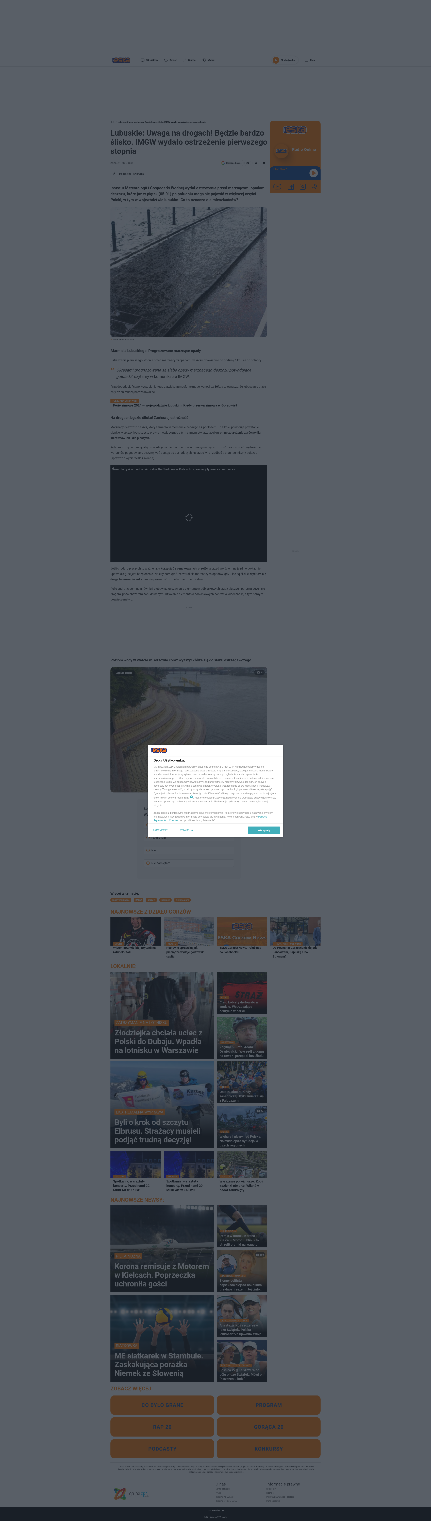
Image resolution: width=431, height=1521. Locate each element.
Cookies (173, 820)
